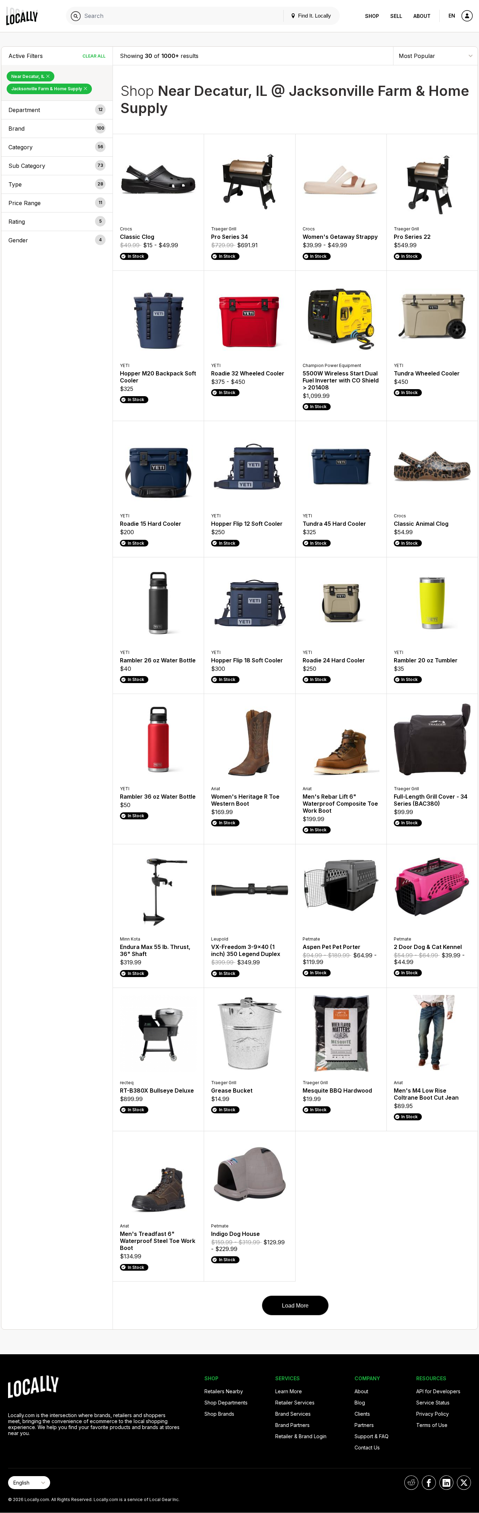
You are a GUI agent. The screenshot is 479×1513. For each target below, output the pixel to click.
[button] (57, 110)
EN (451, 16)
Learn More (288, 1391)
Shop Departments (226, 1403)
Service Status (433, 1403)
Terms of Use (431, 1425)
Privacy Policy (432, 1414)
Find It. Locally (314, 16)
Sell (396, 16)
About (422, 16)
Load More (295, 1306)
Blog (360, 1403)
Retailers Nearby (223, 1391)
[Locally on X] (464, 1482)
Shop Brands (219, 1414)
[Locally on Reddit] (411, 1482)
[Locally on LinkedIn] (446, 1482)
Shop (372, 16)
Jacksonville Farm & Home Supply (47, 88)
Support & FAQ (372, 1436)
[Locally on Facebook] (429, 1482)
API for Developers (438, 1391)
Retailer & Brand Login (300, 1436)
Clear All (94, 56)
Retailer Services (295, 1403)
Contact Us (367, 1447)
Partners (364, 1425)
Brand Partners (292, 1425)
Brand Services (293, 1414)
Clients (362, 1414)
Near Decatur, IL (28, 76)
